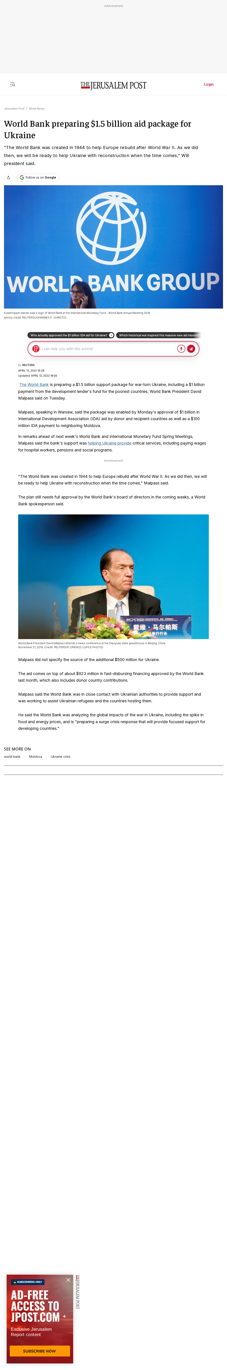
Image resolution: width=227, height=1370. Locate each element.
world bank (12, 756)
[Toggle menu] (12, 84)
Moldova (35, 756)
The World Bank (34, 384)
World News (37, 108)
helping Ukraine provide (109, 443)
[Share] (8, 177)
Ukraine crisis (60, 756)
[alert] (40, 1319)
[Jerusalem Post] (113, 86)
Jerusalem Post (14, 108)
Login (209, 84)
